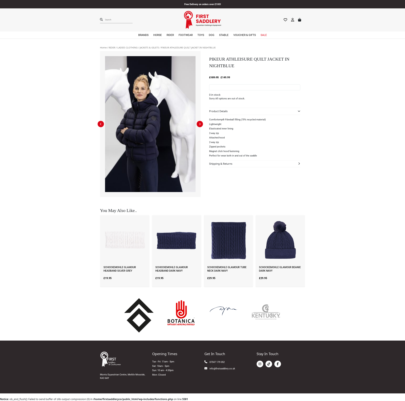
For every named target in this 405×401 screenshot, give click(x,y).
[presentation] (101, 124)
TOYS (200, 35)
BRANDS (143, 35)
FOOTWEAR (186, 35)
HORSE (157, 35)
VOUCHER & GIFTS (244, 35)
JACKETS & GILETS (149, 47)
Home (103, 47)
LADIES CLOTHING (127, 47)
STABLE (224, 35)
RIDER (170, 35)
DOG (211, 35)
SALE (264, 35)
